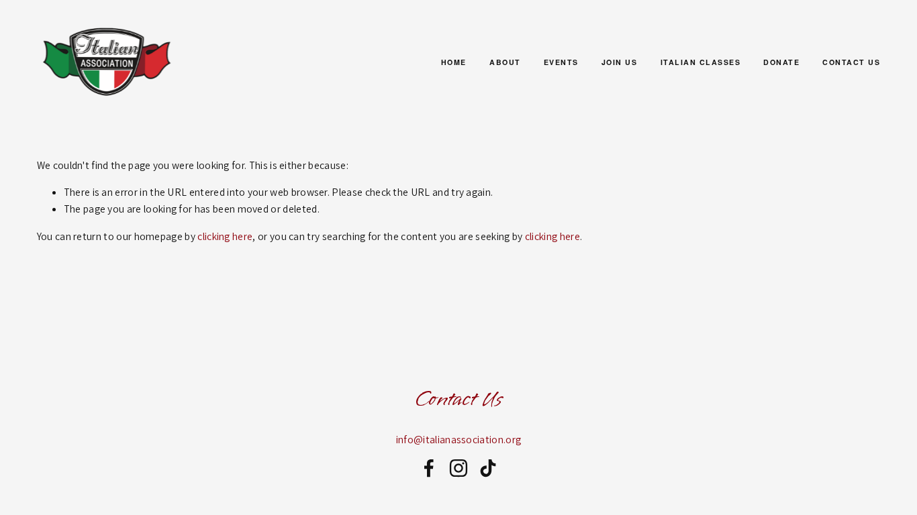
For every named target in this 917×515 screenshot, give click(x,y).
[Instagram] (458, 468)
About (505, 62)
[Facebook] (429, 468)
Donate (781, 62)
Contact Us (851, 62)
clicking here (224, 236)
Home (454, 62)
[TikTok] (488, 468)
